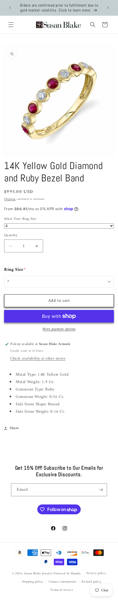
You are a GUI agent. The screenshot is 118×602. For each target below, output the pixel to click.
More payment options (59, 329)
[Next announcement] (108, 8)
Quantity (10, 235)
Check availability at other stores (37, 358)
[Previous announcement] (10, 8)
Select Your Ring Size (20, 219)
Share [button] (14, 428)
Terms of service (61, 590)
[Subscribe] (101, 489)
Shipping (10, 199)
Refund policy (91, 581)
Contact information (62, 581)
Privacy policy (96, 573)
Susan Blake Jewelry (38, 573)
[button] (11, 25)
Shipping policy (32, 581)
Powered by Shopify (67, 573)
